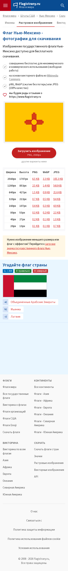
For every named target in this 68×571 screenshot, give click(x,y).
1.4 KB (46, 185)
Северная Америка (14, 488)
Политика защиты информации (34, 529)
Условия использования (34, 548)
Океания (8, 481)
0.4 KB (35, 205)
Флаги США (9, 418)
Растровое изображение (35, 22)
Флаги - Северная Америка (44, 423)
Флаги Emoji (10, 425)
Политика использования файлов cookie (34, 539)
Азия (5, 460)
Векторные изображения (49, 470)
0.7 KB (35, 199)
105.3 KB (58, 178)
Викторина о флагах (14, 405)
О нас (34, 511)
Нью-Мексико (47, 15)
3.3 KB (46, 178)
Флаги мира (26, 7)
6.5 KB (35, 178)
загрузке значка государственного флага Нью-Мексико (31, 248)
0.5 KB (46, 199)
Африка (7, 467)
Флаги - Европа (43, 408)
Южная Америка (12, 494)
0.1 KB (46, 219)
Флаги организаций (14, 412)
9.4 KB (56, 199)
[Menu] (5, 5)
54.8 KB (57, 185)
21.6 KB (57, 192)
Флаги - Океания (43, 414)
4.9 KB (56, 205)
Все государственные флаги (16, 396)
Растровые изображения (48, 463)
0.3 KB (46, 205)
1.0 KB (56, 219)
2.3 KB (56, 212)
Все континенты (44, 387)
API (36, 477)
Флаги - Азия (41, 394)
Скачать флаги (11, 432)
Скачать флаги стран (46, 449)
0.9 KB (46, 192)
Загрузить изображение (34, 152)
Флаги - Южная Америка (48, 432)
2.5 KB (35, 185)
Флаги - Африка (43, 401)
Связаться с (34, 520)
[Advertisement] (34, 348)
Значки (38, 456)
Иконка (10, 22)
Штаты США (27, 15)
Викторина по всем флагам (14, 451)
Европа (7, 474)
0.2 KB (46, 212)
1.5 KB (35, 192)
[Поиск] (62, 5)
